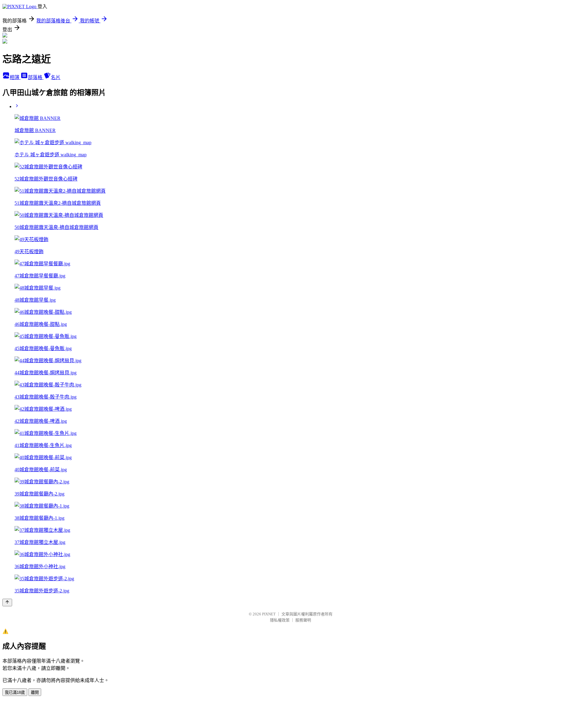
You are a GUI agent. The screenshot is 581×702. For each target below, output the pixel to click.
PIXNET (269, 614)
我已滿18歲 (15, 692)
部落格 (36, 77)
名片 (56, 77)
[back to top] (7, 602)
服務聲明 (303, 620)
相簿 (15, 77)
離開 (35, 692)
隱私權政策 (280, 620)
